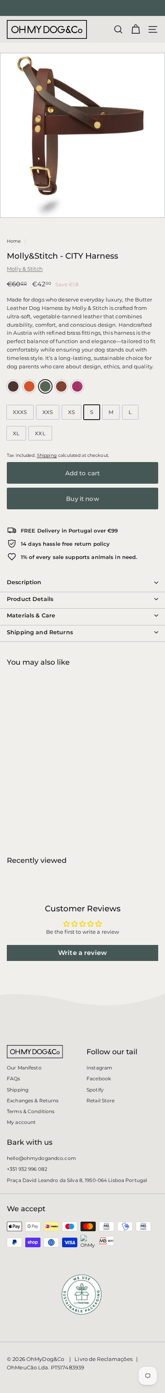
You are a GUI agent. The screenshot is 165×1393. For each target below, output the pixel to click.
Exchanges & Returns (32, 1101)
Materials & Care (31, 615)
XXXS (20, 412)
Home (14, 241)
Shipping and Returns (40, 632)
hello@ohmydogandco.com (41, 1158)
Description (24, 582)
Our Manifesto (24, 1068)
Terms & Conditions (30, 1111)
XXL (40, 433)
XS (71, 412)
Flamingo (77, 386)
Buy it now (82, 499)
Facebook (99, 1078)
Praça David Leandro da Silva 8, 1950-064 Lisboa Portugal (77, 1180)
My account (21, 1122)
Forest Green (45, 386)
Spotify (95, 1090)
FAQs (13, 1078)
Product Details (30, 599)
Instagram (99, 1068)
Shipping (47, 455)
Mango (29, 386)
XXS (47, 412)
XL (16, 433)
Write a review (82, 953)
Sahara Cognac (61, 386)
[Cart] (135, 29)
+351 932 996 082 (27, 1169)
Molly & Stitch (25, 268)
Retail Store (101, 1101)
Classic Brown (13, 386)
